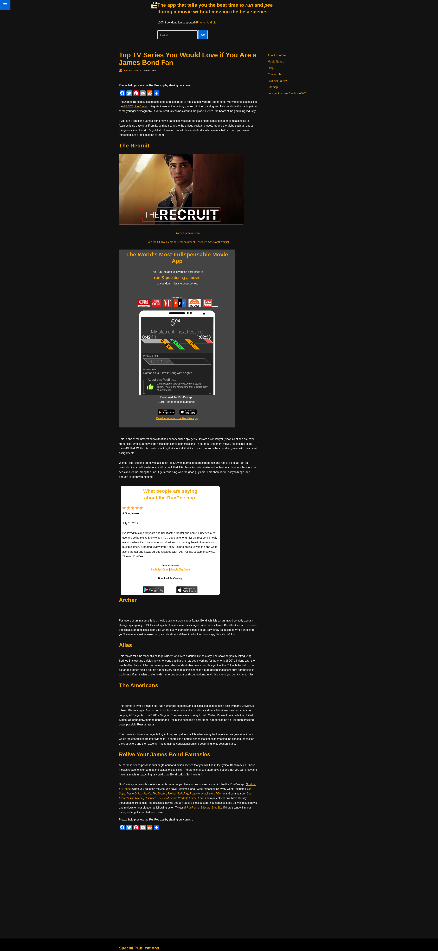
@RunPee (190, 807)
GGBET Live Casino (135, 106)
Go (203, 34)
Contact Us (274, 74)
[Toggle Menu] (5, 5)
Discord (205, 807)
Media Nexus (276, 61)
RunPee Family (277, 80)
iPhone (200, 22)
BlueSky (217, 807)
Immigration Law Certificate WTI (287, 93)
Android (211, 22)
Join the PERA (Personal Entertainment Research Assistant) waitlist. (188, 242)
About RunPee (277, 55)
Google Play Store (180, 569)
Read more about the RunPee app (177, 418)
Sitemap (273, 87)
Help (271, 68)
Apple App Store (159, 569)
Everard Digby (131, 70)
